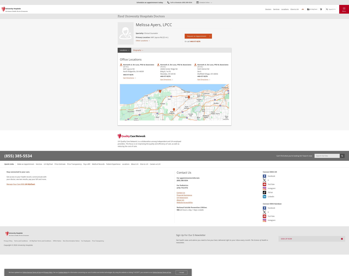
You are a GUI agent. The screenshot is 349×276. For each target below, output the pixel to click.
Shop (321, 9)
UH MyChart (313, 9)
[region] (174, 102)
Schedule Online (204, 2)
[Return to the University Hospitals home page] (15, 9)
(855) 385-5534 (18, 155)
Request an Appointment (196, 36)
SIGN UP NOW (286, 239)
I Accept (181, 272)
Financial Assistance (184, 195)
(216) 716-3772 (182, 188)
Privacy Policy (48, 272)
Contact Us (181, 193)
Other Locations (142, 41)
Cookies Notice (63, 272)
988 (178, 210)
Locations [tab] (123, 50)
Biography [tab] (137, 50)
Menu (344, 11)
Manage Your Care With (21, 184)
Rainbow (303, 9)
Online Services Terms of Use (32, 272)
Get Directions (128, 78)
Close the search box (338, 9)
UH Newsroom (182, 198)
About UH (180, 200)
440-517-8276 (195, 41)
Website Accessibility (185, 202)
